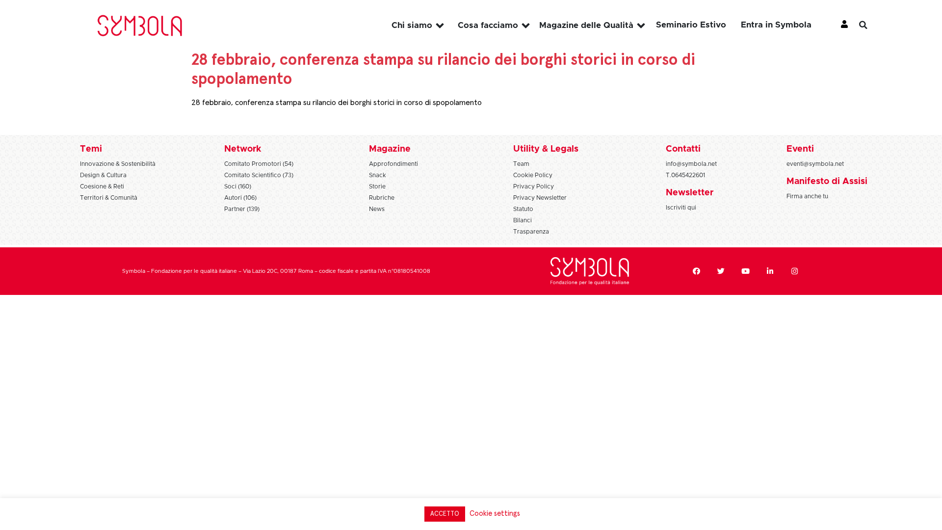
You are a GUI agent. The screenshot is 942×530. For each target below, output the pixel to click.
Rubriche (381, 198)
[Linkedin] (769, 271)
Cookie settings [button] (495, 513)
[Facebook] (696, 271)
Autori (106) (240, 198)
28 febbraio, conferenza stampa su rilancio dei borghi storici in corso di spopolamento (336, 102)
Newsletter (689, 192)
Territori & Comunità (108, 198)
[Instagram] (794, 271)
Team (521, 164)
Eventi (800, 149)
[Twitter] (720, 271)
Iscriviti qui (681, 208)
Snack (377, 175)
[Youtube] (745, 271)
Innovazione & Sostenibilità (118, 164)
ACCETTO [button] (444, 514)
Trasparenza (531, 232)
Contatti (683, 149)
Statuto (523, 209)
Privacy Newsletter (540, 198)
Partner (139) (242, 209)
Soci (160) (237, 186)
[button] (871, 25)
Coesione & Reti (102, 186)
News (377, 209)
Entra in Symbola (776, 25)
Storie (377, 186)
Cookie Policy (532, 175)
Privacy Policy (533, 186)
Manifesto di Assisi (826, 181)
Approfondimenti (393, 164)
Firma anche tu (807, 196)
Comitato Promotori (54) (258, 164)
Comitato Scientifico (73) (258, 175)
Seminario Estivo (691, 25)
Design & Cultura (103, 175)
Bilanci (522, 220)
